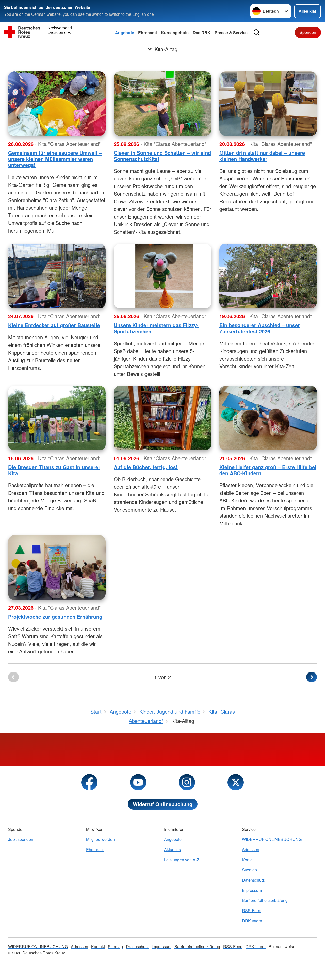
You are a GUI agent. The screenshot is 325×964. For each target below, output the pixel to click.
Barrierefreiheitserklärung (265, 900)
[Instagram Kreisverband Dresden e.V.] (187, 782)
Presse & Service (231, 32)
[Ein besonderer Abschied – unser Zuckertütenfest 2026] (268, 276)
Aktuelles (172, 849)
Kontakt (249, 860)
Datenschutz (253, 880)
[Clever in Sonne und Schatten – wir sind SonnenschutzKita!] (162, 103)
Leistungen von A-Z (181, 860)
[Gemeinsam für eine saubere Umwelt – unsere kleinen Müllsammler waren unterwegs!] (57, 103)
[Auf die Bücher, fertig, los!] (162, 418)
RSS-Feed (251, 910)
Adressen (250, 849)
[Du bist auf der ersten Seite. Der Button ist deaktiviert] (13, 677)
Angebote (124, 32)
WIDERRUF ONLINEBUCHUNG (272, 839)
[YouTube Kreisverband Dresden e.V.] (138, 782)
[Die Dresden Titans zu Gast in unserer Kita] (57, 418)
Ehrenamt (147, 32)
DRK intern (252, 921)
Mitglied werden (100, 839)
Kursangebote (175, 32)
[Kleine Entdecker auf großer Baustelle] (57, 276)
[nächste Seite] (311, 677)
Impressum (252, 890)
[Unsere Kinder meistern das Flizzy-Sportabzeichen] (162, 276)
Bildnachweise (282, 947)
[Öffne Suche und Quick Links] (257, 32)
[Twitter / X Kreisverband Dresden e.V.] (236, 782)
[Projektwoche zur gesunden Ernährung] (57, 567)
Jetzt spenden (20, 839)
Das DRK (201, 32)
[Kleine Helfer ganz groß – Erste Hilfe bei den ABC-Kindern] (268, 418)
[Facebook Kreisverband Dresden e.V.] (89, 782)
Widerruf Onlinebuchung (162, 804)
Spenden (308, 32)
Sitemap (249, 870)
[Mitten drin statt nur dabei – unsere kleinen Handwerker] (268, 103)
